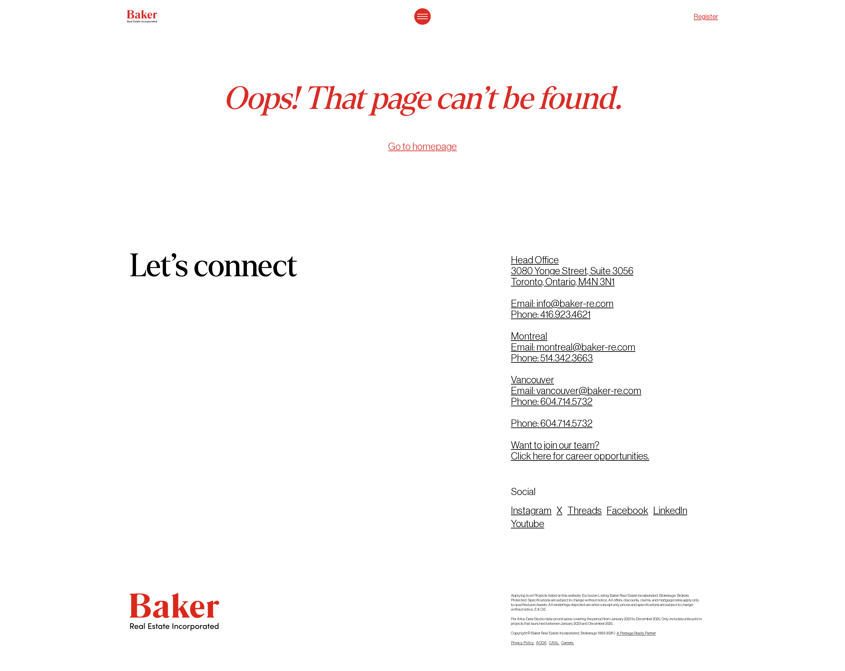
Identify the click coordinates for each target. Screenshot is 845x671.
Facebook (627, 510)
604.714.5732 (566, 401)
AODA (541, 642)
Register (706, 16)
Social (523, 491)
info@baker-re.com (575, 303)
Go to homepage (422, 146)
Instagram (531, 510)
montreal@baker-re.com (585, 347)
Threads (584, 510)
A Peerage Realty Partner (636, 633)
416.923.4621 (565, 314)
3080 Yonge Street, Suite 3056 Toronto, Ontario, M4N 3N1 (572, 276)
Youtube (527, 523)
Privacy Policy (522, 642)
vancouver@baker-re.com (588, 390)
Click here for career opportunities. (580, 456)
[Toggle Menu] (422, 16)
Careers (567, 642)
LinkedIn (670, 510)
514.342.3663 (566, 357)
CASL (554, 642)
